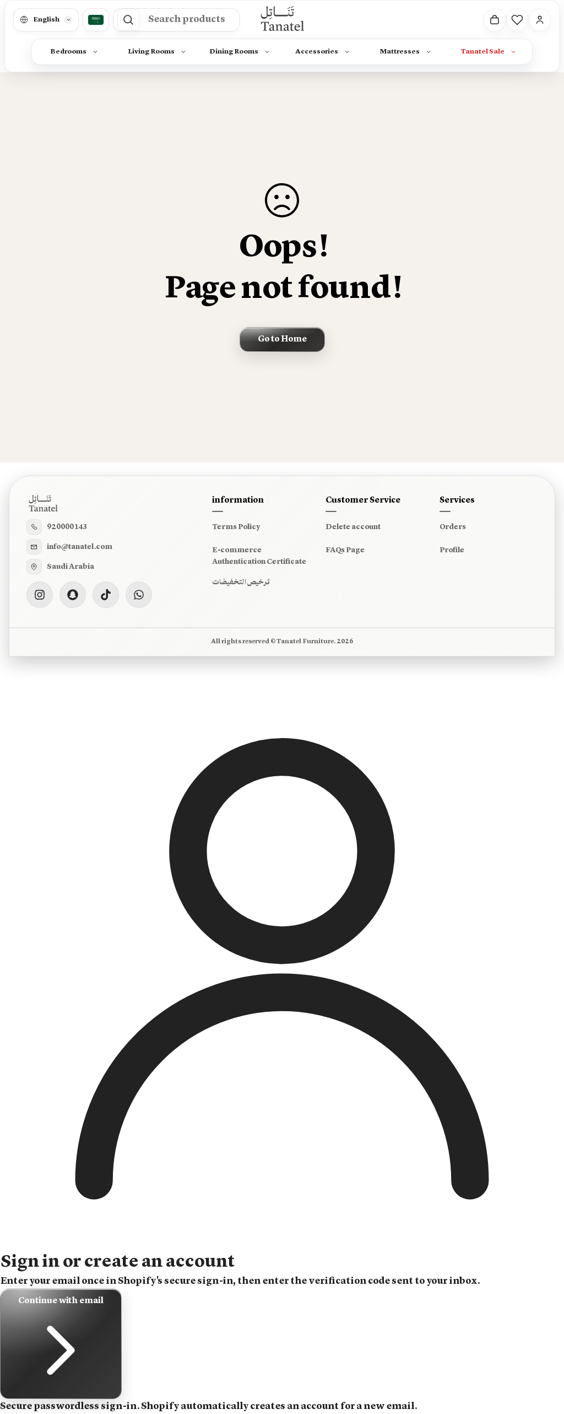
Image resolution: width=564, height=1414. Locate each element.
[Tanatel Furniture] (282, 20)
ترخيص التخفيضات (241, 582)
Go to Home (282, 339)
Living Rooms (151, 51)
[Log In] (540, 19)
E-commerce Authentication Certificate (259, 556)
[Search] (128, 20)
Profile (452, 550)
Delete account (353, 527)
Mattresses (399, 51)
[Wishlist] (517, 19)
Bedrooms (68, 51)
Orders (453, 527)
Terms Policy (236, 527)
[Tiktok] (106, 594)
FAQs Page (345, 550)
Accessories (316, 51)
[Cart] (495, 19)
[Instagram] (39, 594)
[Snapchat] (72, 594)
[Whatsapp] (139, 594)
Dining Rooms (233, 51)
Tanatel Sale (482, 51)
